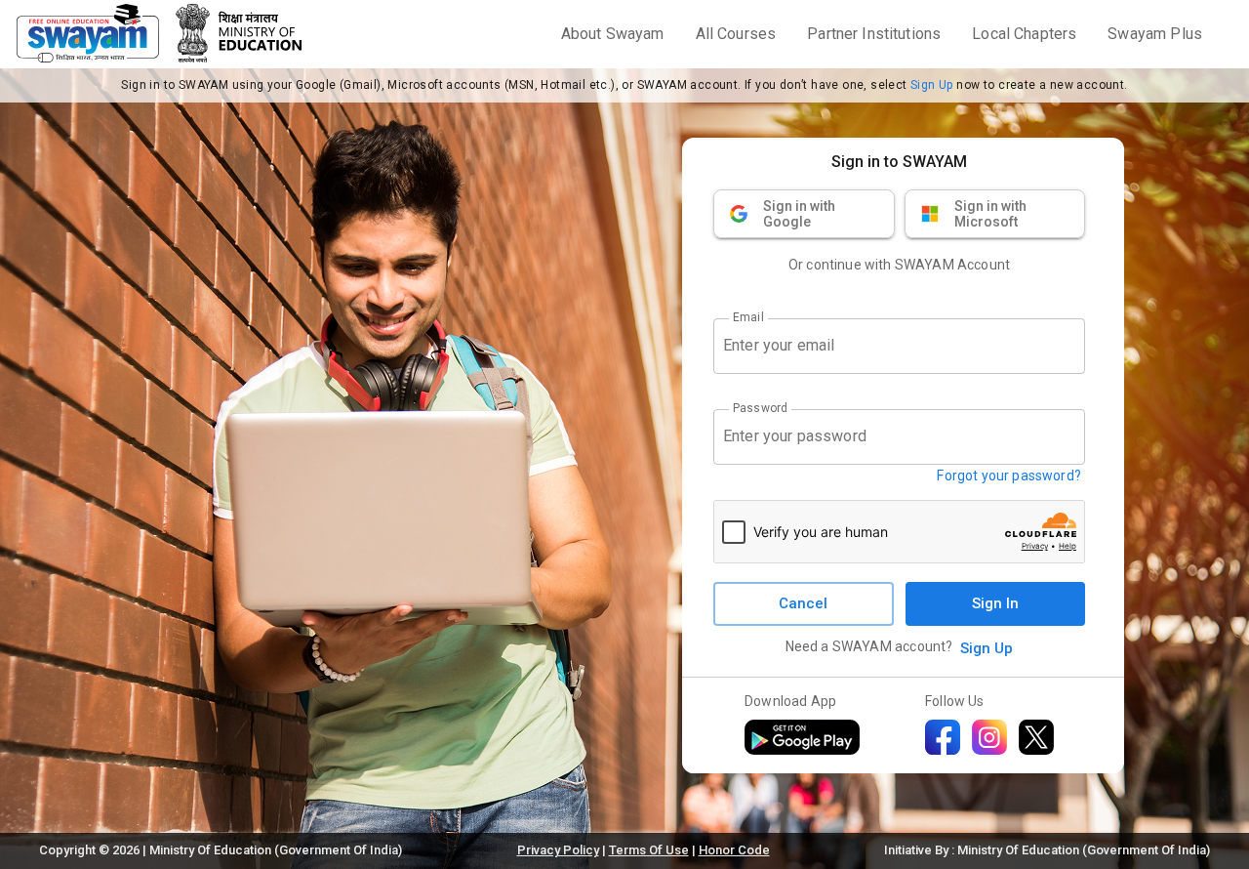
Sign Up (931, 85)
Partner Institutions (874, 33)
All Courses (736, 33)
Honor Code (734, 850)
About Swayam (613, 33)
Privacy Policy (558, 850)
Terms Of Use (649, 850)
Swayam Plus (1155, 33)
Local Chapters (1024, 33)
